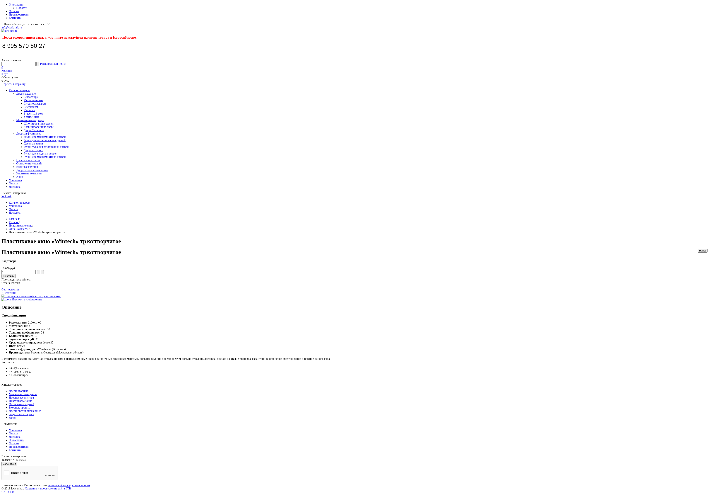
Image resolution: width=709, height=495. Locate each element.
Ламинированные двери (39, 126)
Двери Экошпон (34, 130)
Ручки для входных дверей (40, 153)
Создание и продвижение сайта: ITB (48, 488)
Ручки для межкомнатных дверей (45, 156)
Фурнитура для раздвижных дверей (46, 146)
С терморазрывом (35, 103)
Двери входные (26, 93)
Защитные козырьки (29, 173)
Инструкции (9, 292)
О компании (16, 4)
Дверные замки (33, 143)
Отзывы (14, 11)
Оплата (13, 183)
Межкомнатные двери (30, 120)
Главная (14, 218)
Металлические (33, 100)
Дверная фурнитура (28, 133)
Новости (21, 7)
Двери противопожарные (32, 170)
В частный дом (33, 113)
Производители (19, 14)
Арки (19, 176)
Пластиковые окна (28, 160)
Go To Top (7, 491)
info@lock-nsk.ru (11, 27)
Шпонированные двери (39, 123)
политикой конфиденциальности (69, 485)
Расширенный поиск (53, 63)
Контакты (15, 17)
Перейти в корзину (13, 84)
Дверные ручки (33, 150)
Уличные (29, 110)
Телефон (7, 459)
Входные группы (27, 166)
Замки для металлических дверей (45, 140)
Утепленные (31, 116)
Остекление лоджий (29, 163)
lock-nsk (6, 196)
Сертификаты (10, 289)
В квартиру (31, 96)
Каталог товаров (19, 90)
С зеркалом (31, 106)
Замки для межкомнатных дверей (45, 136)
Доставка (14, 186)
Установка (15, 180)
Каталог (14, 222)
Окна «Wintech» (19, 228)
